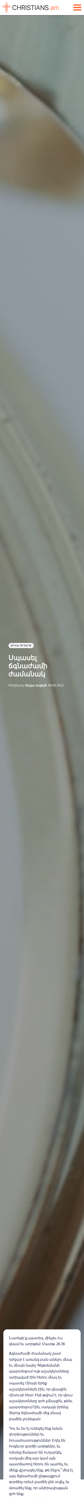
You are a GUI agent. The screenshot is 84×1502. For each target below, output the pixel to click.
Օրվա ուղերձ (21, 645)
